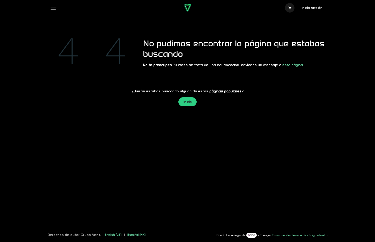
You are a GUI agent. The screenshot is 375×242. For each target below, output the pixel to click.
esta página (292, 65)
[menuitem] (113, 235)
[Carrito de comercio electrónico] (289, 8)
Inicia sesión (311, 8)
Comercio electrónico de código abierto (299, 235)
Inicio (187, 102)
